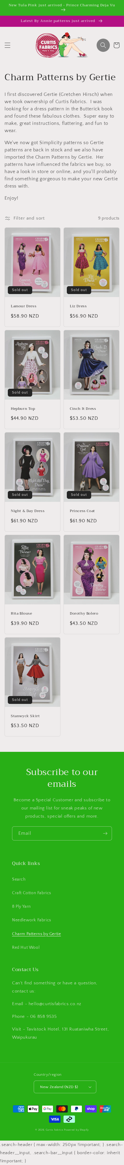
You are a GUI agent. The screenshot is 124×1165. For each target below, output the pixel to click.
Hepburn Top (23, 409)
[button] (7, 45)
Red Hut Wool (25, 947)
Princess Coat (82, 511)
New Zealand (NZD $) (59, 1087)
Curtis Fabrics (55, 1130)
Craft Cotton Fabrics (31, 893)
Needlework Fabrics (31, 920)
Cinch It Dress (83, 409)
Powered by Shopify (76, 1130)
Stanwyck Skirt (25, 716)
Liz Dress (78, 306)
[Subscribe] (105, 833)
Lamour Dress (23, 306)
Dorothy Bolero (84, 613)
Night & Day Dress (28, 511)
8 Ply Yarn (21, 906)
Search (19, 879)
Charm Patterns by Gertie (36, 934)
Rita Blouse (21, 613)
